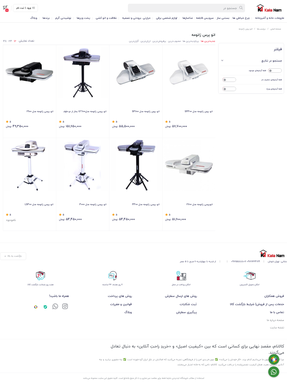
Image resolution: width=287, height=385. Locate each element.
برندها (46, 17)
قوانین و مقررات (121, 304)
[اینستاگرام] (65, 306)
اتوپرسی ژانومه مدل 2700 (199, 204)
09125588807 (238, 261)
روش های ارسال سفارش (181, 296)
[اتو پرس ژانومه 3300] (135, 165)
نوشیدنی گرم (63, 17)
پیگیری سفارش (186, 312)
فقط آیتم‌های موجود (257, 70)
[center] (241, 8)
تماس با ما (277, 312)
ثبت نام (20, 8)
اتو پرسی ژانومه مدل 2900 (40, 111)
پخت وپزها (83, 17)
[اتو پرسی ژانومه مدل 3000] (82, 165)
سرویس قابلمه (205, 17)
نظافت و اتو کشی (106, 17)
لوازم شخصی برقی (166, 17)
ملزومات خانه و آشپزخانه (269, 17)
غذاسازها (188, 17)
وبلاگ (33, 17)
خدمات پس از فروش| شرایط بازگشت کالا (257, 304)
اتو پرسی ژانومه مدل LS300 (39, 204)
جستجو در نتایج (271, 60)
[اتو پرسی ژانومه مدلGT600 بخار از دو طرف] (82, 72)
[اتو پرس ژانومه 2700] (189, 165)
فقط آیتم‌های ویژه (274, 88)
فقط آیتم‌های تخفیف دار (271, 79)
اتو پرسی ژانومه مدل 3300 (146, 204)
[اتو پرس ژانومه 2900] (29, 72)
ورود (29, 8)
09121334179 (253, 261)
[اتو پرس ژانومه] (135, 72)
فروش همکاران (274, 296)
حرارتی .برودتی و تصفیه (136, 17)
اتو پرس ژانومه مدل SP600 (146, 111)
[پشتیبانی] (55, 306)
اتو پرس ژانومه (245, 29)
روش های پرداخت (120, 296)
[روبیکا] (36, 306)
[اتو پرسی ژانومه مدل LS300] (29, 165)
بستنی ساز (223, 17)
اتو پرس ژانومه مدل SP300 (199, 111)
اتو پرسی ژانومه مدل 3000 (92, 204)
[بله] (45, 306)
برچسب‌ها (261, 29)
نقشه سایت (277, 327)
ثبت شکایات (188, 304)
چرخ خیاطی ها (241, 17)
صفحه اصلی (275, 29)
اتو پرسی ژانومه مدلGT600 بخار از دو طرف (84, 111)
